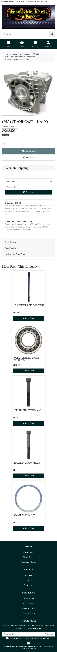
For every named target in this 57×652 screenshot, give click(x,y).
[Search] (52, 34)
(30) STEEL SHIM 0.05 (24, 515)
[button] (28, 158)
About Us (29, 575)
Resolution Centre (28, 562)
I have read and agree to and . (29, 638)
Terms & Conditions (31, 638)
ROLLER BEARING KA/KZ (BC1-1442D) (26, 359)
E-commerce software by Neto (44, 646)
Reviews (9, 254)
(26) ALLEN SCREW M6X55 (26, 463)
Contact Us (28, 585)
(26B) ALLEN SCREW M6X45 (27, 410)
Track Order (28, 557)
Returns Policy (28, 608)
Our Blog (28, 580)
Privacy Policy (28, 603)
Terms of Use (28, 598)
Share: (6, 127)
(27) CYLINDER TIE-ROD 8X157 (28, 305)
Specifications (11, 248)
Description (10, 242)
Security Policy (28, 613)
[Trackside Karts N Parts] (28, 16)
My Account (28, 552)
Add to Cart (30, 150)
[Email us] (28, 643)
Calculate (29, 192)
